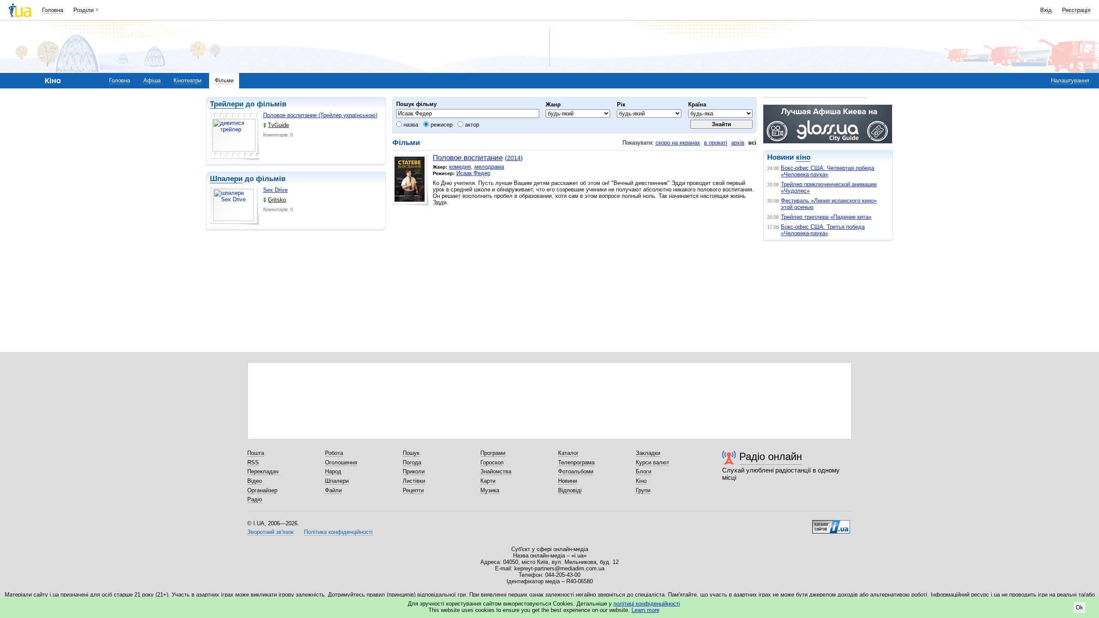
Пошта (255, 453)
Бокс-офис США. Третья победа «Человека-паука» (823, 230)
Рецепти (413, 490)
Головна (52, 10)
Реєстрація (1076, 10)
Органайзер (262, 490)
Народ (333, 471)
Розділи (83, 10)
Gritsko (277, 200)
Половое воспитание (468, 158)
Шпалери (226, 179)
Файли (333, 490)
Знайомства (495, 471)
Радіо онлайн (770, 456)
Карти (487, 481)
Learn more (645, 610)
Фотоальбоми (575, 471)
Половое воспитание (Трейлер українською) (320, 115)
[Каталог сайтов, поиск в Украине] (831, 523)
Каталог (568, 453)
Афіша (152, 80)
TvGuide (278, 125)
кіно (803, 157)
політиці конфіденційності (646, 603)
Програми (492, 453)
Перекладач (263, 471)
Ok (1079, 607)
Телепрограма (576, 462)
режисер (440, 124)
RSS (253, 462)
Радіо (254, 499)
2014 (514, 157)
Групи (643, 490)
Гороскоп (492, 462)
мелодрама (489, 167)
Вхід (1046, 10)
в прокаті (715, 142)
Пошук (411, 453)
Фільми (224, 80)
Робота (334, 453)
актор (471, 124)
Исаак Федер (473, 173)
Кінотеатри (187, 80)
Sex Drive (275, 190)
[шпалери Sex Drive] (235, 206)
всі (752, 142)
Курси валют (652, 462)
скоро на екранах (678, 142)
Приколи (414, 471)
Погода (412, 462)
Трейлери (226, 104)
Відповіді (570, 490)
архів (737, 142)
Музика (489, 490)
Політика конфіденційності (338, 532)
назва (410, 124)
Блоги (643, 471)
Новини (567, 481)
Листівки (414, 481)
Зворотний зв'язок (270, 532)
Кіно (641, 481)
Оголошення (341, 462)
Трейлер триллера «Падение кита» (826, 217)
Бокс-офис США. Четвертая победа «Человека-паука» (827, 171)
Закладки (648, 453)
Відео (254, 481)
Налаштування (1070, 80)
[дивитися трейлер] (235, 136)
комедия (460, 167)
